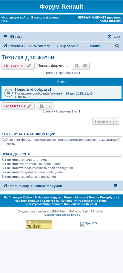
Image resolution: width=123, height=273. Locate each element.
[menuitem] (16, 37)
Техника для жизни (27, 57)
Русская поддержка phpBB (62, 214)
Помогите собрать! (33, 89)
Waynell (56, 93)
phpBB (51, 211)
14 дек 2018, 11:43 (79, 93)
